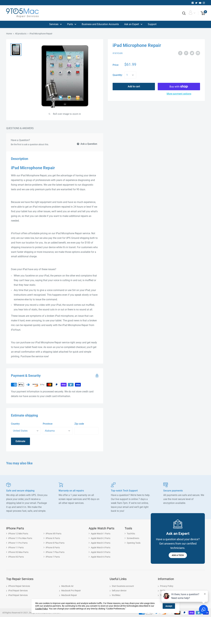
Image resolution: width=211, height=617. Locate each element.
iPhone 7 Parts (53, 557)
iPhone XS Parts (16, 557)
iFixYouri (118, 53)
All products (20, 33)
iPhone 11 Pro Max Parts (20, 538)
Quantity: (117, 75)
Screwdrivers (133, 538)
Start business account (123, 586)
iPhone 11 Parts (16, 547)
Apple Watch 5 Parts (100, 552)
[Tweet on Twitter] (192, 53)
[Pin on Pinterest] (186, 53)
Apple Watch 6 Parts (100, 557)
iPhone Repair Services (19, 586)
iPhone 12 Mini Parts (18, 533)
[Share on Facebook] (180, 53)
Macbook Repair (69, 595)
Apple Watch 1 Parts (100, 533)
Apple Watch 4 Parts (100, 547)
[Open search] (184, 13)
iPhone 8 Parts (53, 547)
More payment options (179, 93)
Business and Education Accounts (100, 24)
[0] (201, 13)
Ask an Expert (131, 24)
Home (9, 33)
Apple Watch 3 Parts (100, 543)
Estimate (20, 441)
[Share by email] (198, 53)
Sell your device (119, 590)
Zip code (79, 423)
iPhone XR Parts (53, 533)
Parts (70, 24)
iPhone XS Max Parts (18, 552)
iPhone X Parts (53, 538)
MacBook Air (67, 586)
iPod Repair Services (18, 590)
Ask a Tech (178, 555)
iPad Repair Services (18, 595)
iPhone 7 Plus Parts (55, 552)
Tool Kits (131, 533)
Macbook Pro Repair (71, 590)
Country (15, 423)
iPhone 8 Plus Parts (55, 543)
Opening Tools (133, 543)
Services (53, 24)
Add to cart (134, 86)
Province (48, 423)
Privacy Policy (166, 586)
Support (152, 24)
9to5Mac (116, 595)
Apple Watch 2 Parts (100, 538)
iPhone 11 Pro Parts (17, 543)
